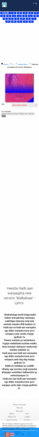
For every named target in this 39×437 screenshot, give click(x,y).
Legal (27, 417)
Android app (12, 420)
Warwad (19, 411)
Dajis (3, 104)
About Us (12, 417)
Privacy (27, 420)
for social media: (6, 111)
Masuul (19, 408)
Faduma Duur (22, 64)
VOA (5, 13)
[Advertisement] (19, 42)
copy (3, 116)
